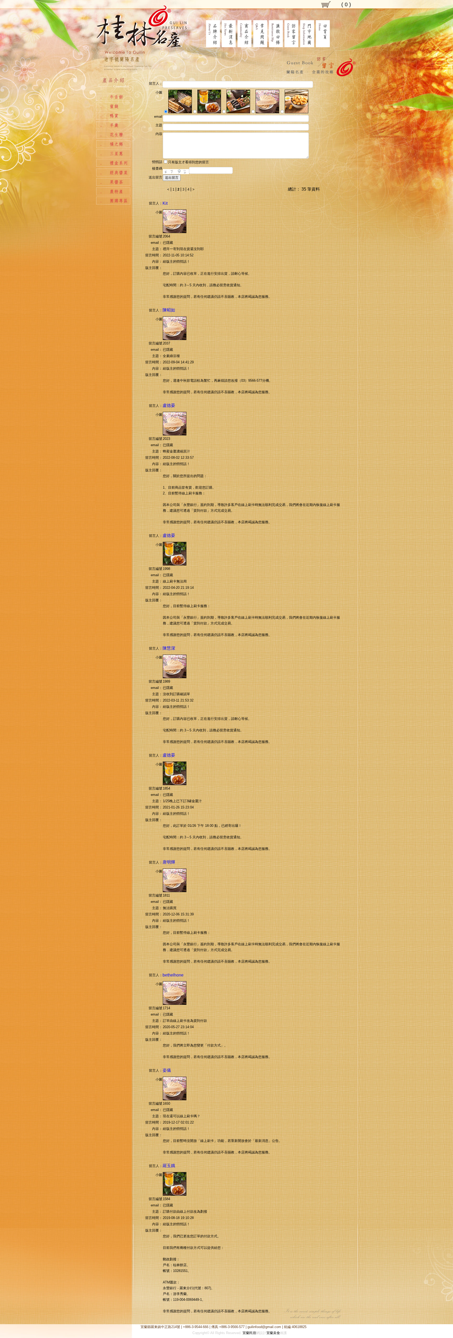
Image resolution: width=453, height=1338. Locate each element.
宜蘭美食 (273, 1333)
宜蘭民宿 (249, 1333)
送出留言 (172, 178)
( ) (346, 4)
